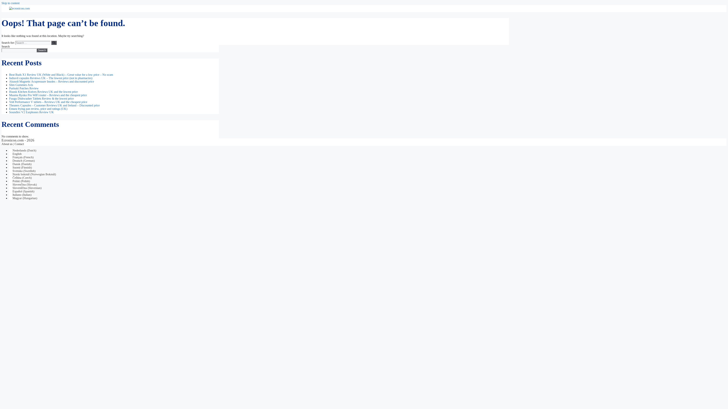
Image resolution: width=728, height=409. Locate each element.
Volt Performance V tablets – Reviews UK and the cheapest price (48, 102)
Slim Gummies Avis (21, 85)
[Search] (54, 43)
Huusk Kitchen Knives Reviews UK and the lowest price (43, 91)
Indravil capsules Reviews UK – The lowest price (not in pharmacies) (50, 78)
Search (6, 46)
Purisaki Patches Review (24, 88)
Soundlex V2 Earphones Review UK (31, 112)
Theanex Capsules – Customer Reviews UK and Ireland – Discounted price (54, 105)
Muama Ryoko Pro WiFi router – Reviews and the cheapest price (48, 95)
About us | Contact (13, 144)
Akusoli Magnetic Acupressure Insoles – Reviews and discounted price (51, 81)
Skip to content (11, 3)
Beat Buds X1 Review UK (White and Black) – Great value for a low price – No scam (61, 74)
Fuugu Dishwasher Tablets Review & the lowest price (41, 98)
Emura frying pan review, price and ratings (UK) (38, 108)
